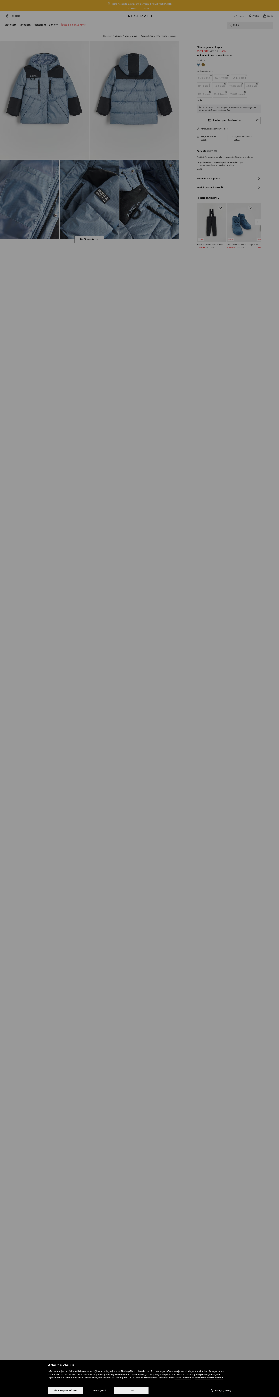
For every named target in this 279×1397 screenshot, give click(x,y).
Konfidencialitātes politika (209, 1377)
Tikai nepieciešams (65, 1390)
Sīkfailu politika (183, 1377)
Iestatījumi (99, 1390)
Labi (131, 1390)
